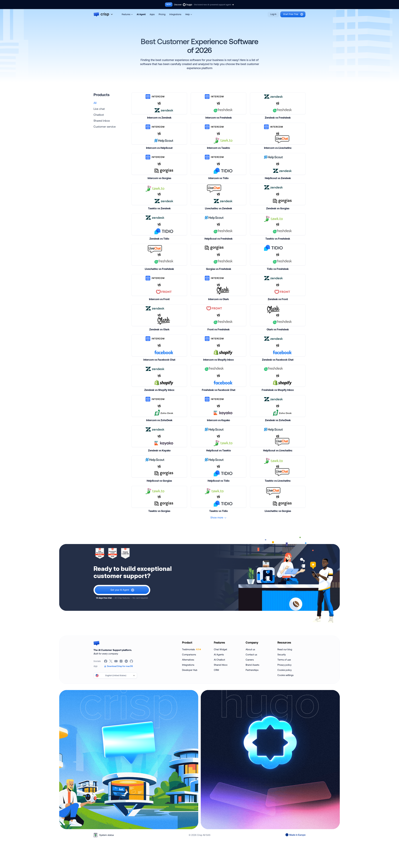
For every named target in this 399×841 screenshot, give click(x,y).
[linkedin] (126, 661)
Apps (152, 14)
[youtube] (116, 661)
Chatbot (99, 114)
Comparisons (189, 654)
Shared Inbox (220, 665)
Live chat (99, 108)
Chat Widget (220, 649)
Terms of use (284, 659)
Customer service (105, 126)
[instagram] (121, 661)
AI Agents (219, 654)
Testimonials (190, 649)
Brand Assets (252, 665)
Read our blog (284, 649)
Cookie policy (284, 670)
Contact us (251, 654)
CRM (216, 670)
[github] (131, 661)
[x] (111, 661)
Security (281, 654)
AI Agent (141, 14)
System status (106, 835)
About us (250, 649)
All (95, 102)
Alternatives (188, 659)
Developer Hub (189, 670)
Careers (250, 659)
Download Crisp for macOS (120, 666)
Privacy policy (284, 665)
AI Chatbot (219, 659)
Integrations (175, 14)
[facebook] (106, 661)
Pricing (162, 14)
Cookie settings (285, 675)
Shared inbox (102, 120)
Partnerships (252, 670)
